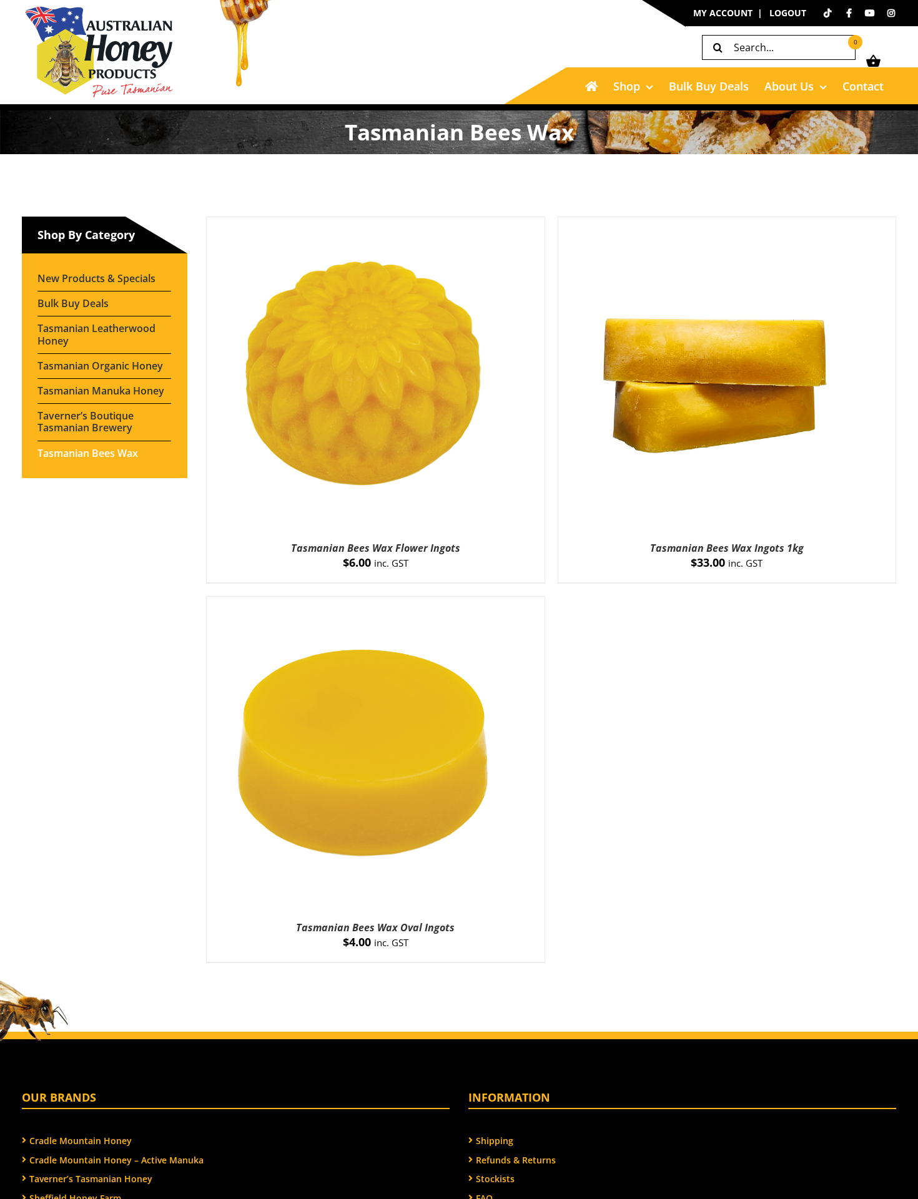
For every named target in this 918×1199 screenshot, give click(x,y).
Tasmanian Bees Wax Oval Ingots (375, 927)
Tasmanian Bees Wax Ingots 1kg (727, 548)
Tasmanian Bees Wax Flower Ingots (375, 548)
